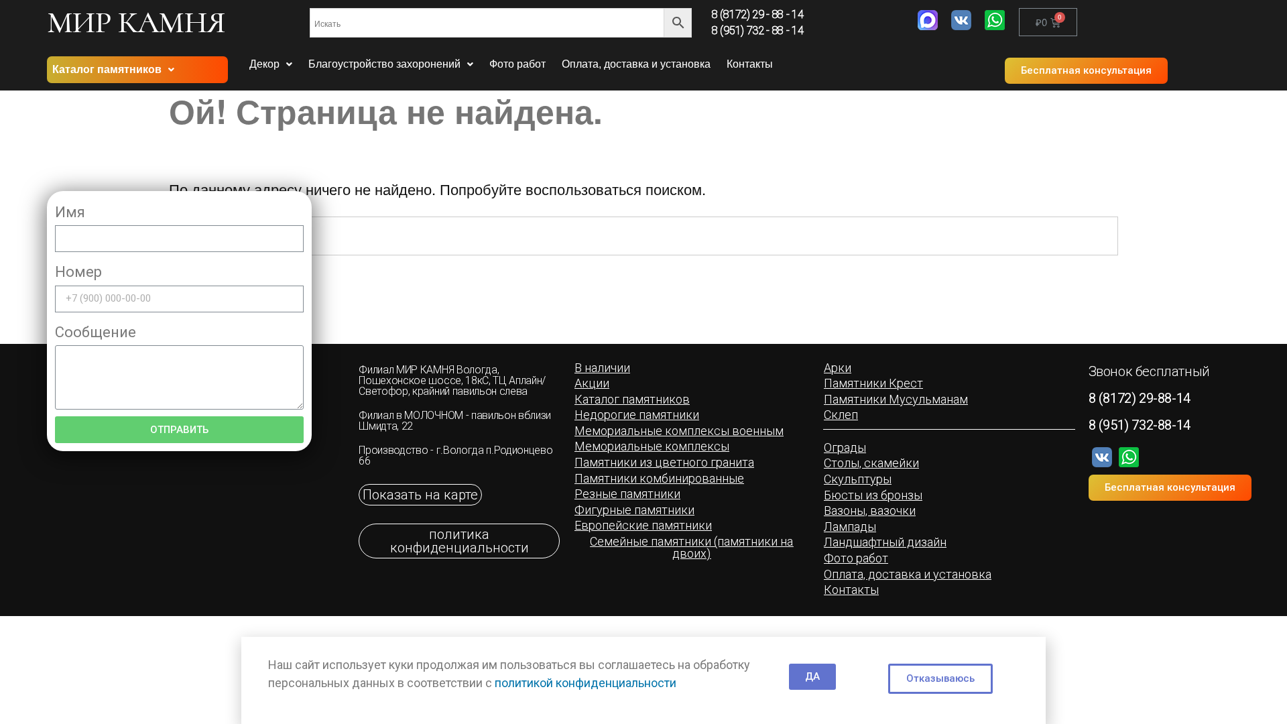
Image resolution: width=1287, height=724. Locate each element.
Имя (70, 212)
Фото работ (517, 64)
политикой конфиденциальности (585, 683)
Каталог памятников (107, 69)
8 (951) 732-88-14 (1139, 425)
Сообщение (95, 332)
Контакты (750, 64)
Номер (78, 271)
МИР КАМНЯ (136, 22)
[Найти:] (643, 235)
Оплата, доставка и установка (636, 64)
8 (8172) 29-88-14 (1139, 398)
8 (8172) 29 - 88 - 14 (757, 14)
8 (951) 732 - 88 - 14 (757, 30)
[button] (1086, 71)
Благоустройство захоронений (384, 64)
